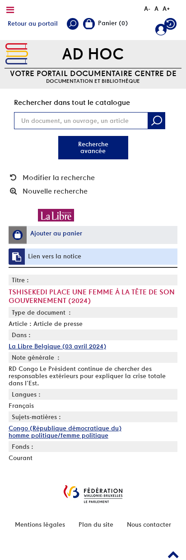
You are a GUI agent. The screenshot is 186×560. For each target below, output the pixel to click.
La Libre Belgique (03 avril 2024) (57, 346)
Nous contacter (149, 524)
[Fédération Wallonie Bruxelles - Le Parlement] (93, 494)
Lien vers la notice (54, 256)
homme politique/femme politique (58, 435)
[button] (18, 235)
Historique (171, 26)
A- (147, 8)
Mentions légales (40, 524)
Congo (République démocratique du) (65, 428)
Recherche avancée (93, 147)
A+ (166, 8)
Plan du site (96, 524)
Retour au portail (33, 23)
